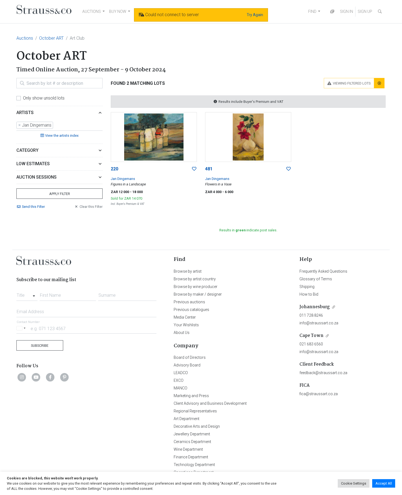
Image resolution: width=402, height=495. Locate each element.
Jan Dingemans (123, 179)
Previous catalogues (191, 309)
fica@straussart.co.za (318, 394)
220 (114, 168)
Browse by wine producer (195, 286)
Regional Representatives (195, 411)
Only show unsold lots (44, 98)
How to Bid (308, 294)
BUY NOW (117, 11)
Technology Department (194, 464)
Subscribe (39, 345)
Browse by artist (188, 271)
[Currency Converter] (332, 12)
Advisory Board (187, 365)
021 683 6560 (311, 344)
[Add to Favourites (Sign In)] (194, 169)
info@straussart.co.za (318, 323)
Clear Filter (91, 207)
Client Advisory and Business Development (210, 403)
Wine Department (188, 449)
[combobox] (59, 125)
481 (208, 168)
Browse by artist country (195, 279)
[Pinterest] (64, 377)
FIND (312, 11)
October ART (51, 38)
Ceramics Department (192, 441)
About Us (182, 332)
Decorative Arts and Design (197, 426)
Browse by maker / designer (198, 294)
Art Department (186, 419)
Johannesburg (314, 307)
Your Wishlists (186, 325)
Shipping (306, 286)
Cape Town (311, 335)
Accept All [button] (383, 483)
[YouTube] (36, 377)
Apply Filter (59, 194)
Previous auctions (189, 302)
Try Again (255, 15)
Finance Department (191, 457)
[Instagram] (21, 377)
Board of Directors (190, 357)
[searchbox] (56, 125)
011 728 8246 (311, 315)
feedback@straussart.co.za (323, 373)
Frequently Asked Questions (323, 271)
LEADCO (181, 373)
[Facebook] (50, 377)
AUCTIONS (91, 11)
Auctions (24, 38)
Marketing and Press (191, 396)
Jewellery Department (192, 434)
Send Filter (33, 207)
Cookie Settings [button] (353, 483)
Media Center (185, 317)
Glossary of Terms (315, 279)
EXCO (178, 380)
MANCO (180, 388)
